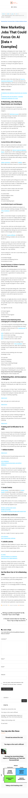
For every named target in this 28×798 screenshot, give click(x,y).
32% (2, 333)
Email (3, 666)
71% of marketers (18, 343)
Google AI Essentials (6, 509)
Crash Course (12, 507)
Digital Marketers (13, 558)
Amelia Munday (4, 490)
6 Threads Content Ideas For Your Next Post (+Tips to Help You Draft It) (14, 619)
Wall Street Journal (14, 114)
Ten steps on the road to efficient (9, 712)
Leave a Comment (14, 605)
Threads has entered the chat (8, 709)
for (8, 558)
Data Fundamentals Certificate (8, 538)
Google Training (7, 487)
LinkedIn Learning (7, 541)
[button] (14, 7)
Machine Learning (5, 507)
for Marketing (13, 556)
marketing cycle (21, 328)
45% (2, 335)
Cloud (24, 511)
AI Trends (3, 554)
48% (2, 338)
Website (3, 674)
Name (3, 659)
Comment (4, 639)
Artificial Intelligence (5, 556)
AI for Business (4, 536)
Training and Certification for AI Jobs (9, 98)
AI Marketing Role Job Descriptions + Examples (12, 96)
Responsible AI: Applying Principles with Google (12, 511)
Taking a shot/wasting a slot (8, 720)
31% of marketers (5, 210)
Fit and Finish (4, 723)
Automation (12, 463)
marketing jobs (9, 81)
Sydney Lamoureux (5, 162)
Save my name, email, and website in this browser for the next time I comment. (13, 683)
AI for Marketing (5, 461)
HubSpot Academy (8, 449)
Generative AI (4, 558)
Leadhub (20, 162)
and (16, 463)
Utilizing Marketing (5, 463)
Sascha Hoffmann (11, 235)
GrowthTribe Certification (10, 514)
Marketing (22, 605)
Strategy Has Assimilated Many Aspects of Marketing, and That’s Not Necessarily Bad (11, 716)
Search (6, 697)
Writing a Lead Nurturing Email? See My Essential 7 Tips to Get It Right (13, 613)
